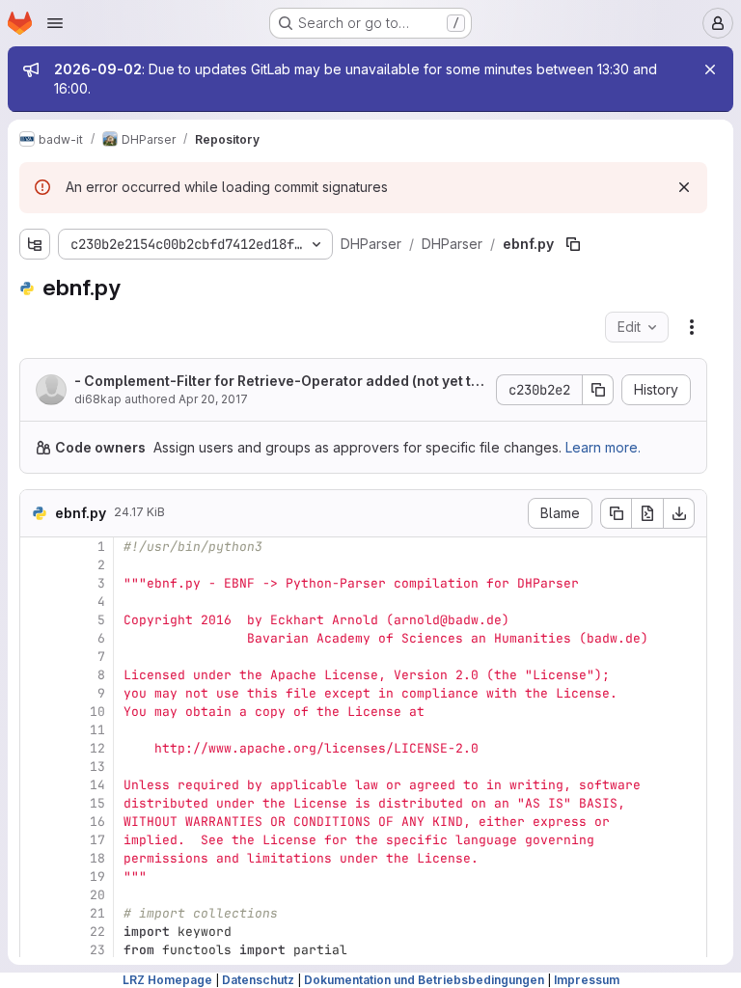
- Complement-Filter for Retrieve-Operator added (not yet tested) (277, 381)
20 (97, 895)
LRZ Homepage (167, 980)
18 (97, 858)
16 (97, 821)
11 (97, 730)
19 (97, 876)
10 (97, 711)
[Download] (679, 513)
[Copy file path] (573, 244)
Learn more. (603, 447)
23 (97, 950)
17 (97, 840)
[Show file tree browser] (34, 244)
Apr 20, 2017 (213, 399)
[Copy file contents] (615, 513)
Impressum (586, 980)
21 (97, 913)
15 (97, 803)
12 (97, 748)
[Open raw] (647, 513)
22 (97, 931)
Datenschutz (258, 980)
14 (97, 785)
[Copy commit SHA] (598, 389)
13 (97, 766)
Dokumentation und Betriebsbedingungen (424, 980)
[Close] (710, 69)
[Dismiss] (684, 187)
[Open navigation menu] (55, 23)
